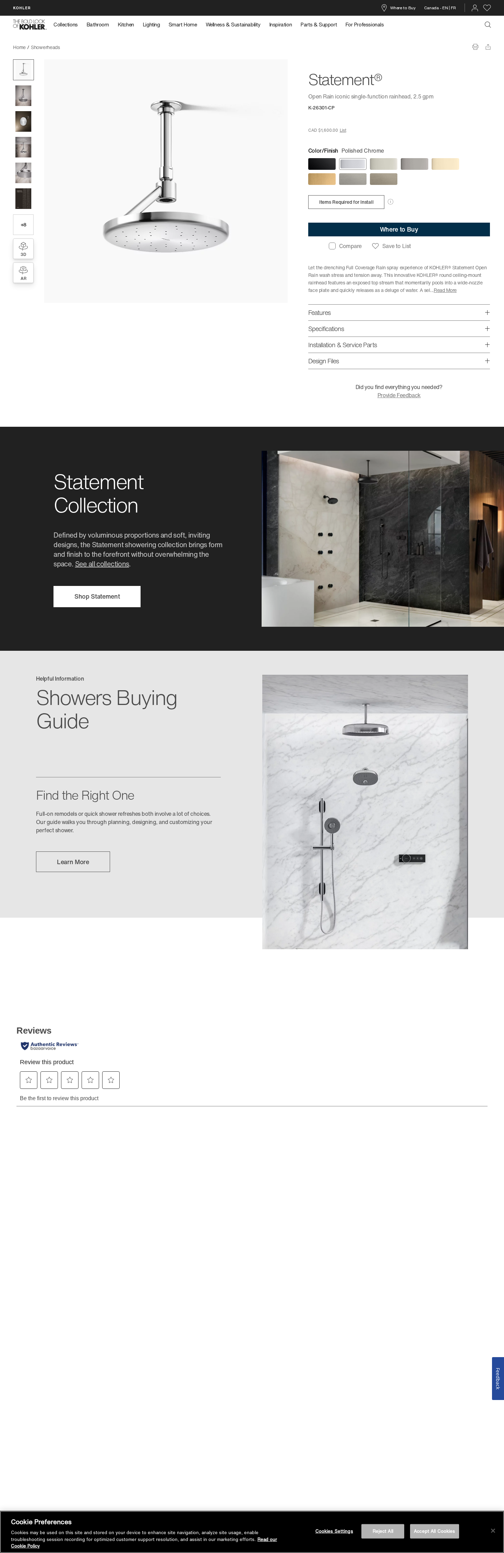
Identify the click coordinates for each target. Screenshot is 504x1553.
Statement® (78, 47)
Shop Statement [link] (97, 596)
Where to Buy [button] (399, 229)
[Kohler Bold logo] (30, 25)
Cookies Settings (334, 1531)
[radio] (322, 164)
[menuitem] (67, 25)
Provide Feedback (399, 395)
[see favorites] (487, 8)
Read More (445, 290)
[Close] (493, 1530)
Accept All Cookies (434, 1531)
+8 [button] (23, 224)
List (343, 130)
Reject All (383, 1531)
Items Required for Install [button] (346, 201)
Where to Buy (402, 7)
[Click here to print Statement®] (475, 47)
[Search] (488, 25)
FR (453, 7)
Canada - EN (436, 7)
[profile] (475, 8)
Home (19, 47)
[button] (23, 69)
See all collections (102, 564)
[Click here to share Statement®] (488, 47)
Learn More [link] (73, 861)
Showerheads (45, 47)
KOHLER (22, 8)
